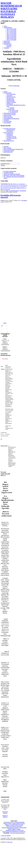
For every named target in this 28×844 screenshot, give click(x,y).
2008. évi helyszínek (11, 37)
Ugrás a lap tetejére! (6, 835)
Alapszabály (9, 95)
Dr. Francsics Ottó (14, 110)
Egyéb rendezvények (9, 132)
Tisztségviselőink (11, 101)
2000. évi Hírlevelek (17, 188)
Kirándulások (10, 135)
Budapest (9, 46)
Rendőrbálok (10, 134)
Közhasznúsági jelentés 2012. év (12, 185)
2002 (15, 186)
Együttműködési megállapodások (11, 118)
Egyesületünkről (7, 92)
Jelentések (12, 107)
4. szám (4, 185)
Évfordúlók (6, 120)
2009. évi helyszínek (11, 35)
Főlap (7, 190)
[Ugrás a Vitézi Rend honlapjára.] (22, 827)
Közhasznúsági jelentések (10, 113)
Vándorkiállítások (8, 27)
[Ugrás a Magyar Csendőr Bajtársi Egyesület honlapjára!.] (14, 825)
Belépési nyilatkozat (11, 102)
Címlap (5, 26)
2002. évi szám (20, 186)
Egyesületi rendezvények (9, 128)
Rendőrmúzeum (7, 43)
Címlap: (5, 91)
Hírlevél (15, 184)
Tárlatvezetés (7, 41)
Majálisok (9, 139)
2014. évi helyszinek (11, 29)
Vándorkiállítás (4, 184)
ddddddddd (3, 163)
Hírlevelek (6, 146)
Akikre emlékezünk (8, 117)
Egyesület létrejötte (11, 94)
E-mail (2, 201)
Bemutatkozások (10, 109)
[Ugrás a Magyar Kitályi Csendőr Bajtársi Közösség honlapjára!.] (14, 823)
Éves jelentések (7, 122)
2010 (10, 186)
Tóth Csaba (9, 842)
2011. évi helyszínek (11, 33)
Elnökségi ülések (11, 130)
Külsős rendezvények (9, 140)
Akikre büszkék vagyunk (9, 114)
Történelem (6, 48)
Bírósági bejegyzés (11, 97)
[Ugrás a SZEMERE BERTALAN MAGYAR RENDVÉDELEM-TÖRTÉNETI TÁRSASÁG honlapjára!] (14, 831)
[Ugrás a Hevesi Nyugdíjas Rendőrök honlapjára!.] (17, 822)
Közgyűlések (10, 131)
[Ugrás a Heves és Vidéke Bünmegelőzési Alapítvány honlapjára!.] (10, 827)
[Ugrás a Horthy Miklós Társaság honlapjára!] (14, 829)
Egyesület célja (10, 98)
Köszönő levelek (7, 116)
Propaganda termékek (9, 150)
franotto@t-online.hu (5, 816)
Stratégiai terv (10, 103)
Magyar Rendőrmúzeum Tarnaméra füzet (13, 149)
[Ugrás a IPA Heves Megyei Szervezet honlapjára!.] (14, 826)
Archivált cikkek (7, 121)
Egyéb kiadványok (8, 152)
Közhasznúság (23, 185)
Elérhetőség (7, 189)
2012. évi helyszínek (11, 31)
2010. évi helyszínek (11, 34)
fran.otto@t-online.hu (5, 812)
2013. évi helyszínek (11, 30)
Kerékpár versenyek (11, 136)
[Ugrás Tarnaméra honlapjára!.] (7, 822)
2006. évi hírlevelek (9, 188)
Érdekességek (7, 42)
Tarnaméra (9, 45)
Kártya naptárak (7, 148)
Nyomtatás (24, 200)
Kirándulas (22, 184)
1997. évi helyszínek (11, 39)
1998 (13, 186)
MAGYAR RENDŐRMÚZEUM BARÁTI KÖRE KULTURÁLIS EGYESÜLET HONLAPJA (11, 10)
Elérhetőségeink (10, 99)
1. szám (18, 184)
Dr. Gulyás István (14, 111)
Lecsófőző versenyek (12, 138)
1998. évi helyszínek (11, 38)
